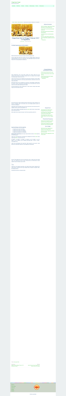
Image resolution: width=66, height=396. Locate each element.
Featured (12, 390)
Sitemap (12, 389)
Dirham (16, 137)
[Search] (53, 6)
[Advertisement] (33, 14)
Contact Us (13, 387)
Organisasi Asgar (15, 2)
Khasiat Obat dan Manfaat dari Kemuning (47, 72)
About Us (12, 384)
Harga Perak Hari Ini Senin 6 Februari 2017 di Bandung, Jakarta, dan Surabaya (34, 365)
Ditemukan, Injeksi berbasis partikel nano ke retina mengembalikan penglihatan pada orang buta (48, 37)
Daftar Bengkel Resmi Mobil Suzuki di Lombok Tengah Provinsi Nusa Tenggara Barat (47, 116)
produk (29, 109)
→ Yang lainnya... (43, 39)
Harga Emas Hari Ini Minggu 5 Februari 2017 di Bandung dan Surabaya (17, 365)
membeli (35, 133)
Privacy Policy (13, 386)
